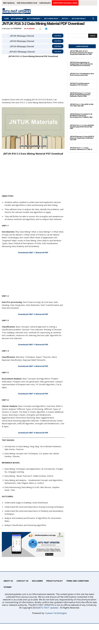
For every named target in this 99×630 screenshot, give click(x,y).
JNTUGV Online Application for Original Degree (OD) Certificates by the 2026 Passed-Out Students (81, 64)
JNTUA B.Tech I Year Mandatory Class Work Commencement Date (82, 74)
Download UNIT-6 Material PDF (33, 432)
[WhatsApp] (40, 28)
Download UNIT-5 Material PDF (33, 393)
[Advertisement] (33, 79)
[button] (93, 18)
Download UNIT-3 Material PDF (33, 344)
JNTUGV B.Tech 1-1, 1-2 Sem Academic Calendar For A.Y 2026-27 (81, 148)
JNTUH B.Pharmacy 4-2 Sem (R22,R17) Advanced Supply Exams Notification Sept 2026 (82, 138)
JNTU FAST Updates (48, 607)
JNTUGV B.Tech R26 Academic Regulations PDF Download (79, 84)
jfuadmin (30, 29)
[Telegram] (46, 28)
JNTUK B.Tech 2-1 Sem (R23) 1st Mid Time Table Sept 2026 (81, 105)
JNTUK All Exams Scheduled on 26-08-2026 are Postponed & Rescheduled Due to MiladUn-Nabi (81, 115)
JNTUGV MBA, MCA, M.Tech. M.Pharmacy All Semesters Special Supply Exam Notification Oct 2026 (81, 52)
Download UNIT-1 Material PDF (33, 252)
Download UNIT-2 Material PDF (33, 314)
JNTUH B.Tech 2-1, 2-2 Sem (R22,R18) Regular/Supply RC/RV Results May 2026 (82, 126)
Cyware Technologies (56, 613)
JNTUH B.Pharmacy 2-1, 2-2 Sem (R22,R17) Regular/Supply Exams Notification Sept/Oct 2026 (80, 94)
